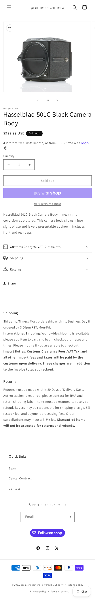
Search (14, 468)
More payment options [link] (47, 203)
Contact (14, 489)
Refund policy (75, 584)
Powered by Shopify (52, 584)
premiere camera (30, 584)
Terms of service (60, 591)
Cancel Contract (20, 478)
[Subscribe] (69, 517)
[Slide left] (38, 100)
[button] (9, 7)
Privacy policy (38, 591)
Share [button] (12, 283)
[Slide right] (57, 100)
